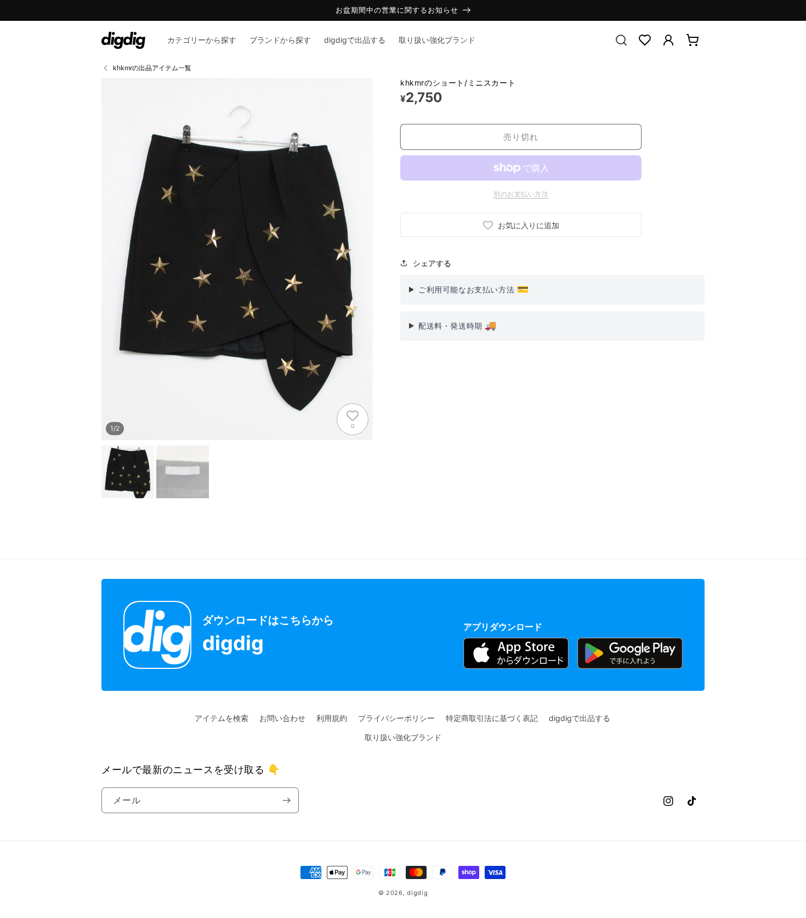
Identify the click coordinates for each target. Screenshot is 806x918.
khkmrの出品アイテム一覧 (152, 68)
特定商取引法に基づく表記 (492, 718)
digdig (417, 893)
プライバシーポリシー (396, 718)
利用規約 (331, 718)
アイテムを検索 (221, 718)
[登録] (286, 800)
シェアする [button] (432, 263)
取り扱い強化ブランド (403, 737)
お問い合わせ (282, 718)
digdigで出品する (579, 718)
